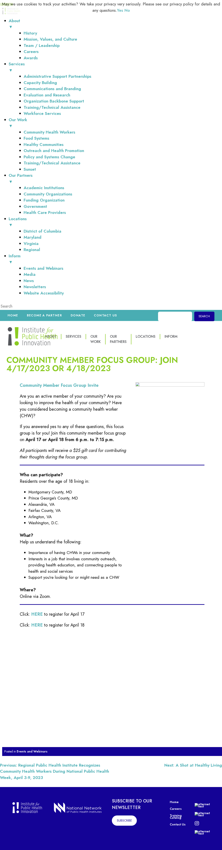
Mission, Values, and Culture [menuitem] (50, 39)
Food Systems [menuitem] (36, 138)
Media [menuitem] (30, 274)
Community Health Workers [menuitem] (49, 132)
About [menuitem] (14, 24)
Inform (171, 336)
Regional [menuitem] (32, 250)
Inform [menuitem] (15, 259)
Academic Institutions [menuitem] (44, 188)
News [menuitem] (29, 281)
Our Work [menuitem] (18, 123)
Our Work (95, 339)
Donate (78, 315)
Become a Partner (44, 315)
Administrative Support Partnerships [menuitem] (57, 76)
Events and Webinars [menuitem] (43, 268)
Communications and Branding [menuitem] (52, 89)
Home (13, 315)
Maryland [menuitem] (32, 237)
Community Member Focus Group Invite (59, 385)
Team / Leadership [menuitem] (42, 45)
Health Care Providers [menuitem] (45, 212)
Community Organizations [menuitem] (48, 194)
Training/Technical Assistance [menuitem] (52, 107)
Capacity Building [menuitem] (40, 83)
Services (73, 336)
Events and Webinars (32, 751)
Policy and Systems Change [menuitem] (49, 157)
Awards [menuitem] (31, 58)
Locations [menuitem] (18, 222)
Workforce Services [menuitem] (42, 113)
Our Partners (118, 339)
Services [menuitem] (17, 67)
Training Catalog (176, 816)
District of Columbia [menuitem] (42, 231)
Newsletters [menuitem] (35, 287)
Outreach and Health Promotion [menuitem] (54, 151)
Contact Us (105, 315)
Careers (176, 809)
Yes (120, 10)
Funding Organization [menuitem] (44, 200)
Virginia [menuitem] (31, 243)
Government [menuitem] (35, 206)
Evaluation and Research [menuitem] (47, 95)
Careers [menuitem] (31, 52)
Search (204, 316)
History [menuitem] (30, 33)
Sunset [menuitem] (30, 169)
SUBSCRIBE (124, 820)
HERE (37, 625)
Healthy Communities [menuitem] (44, 144)
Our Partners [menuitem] (21, 178)
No (127, 10)
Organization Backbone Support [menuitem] (54, 101)
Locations (145, 336)
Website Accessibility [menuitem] (44, 293)
